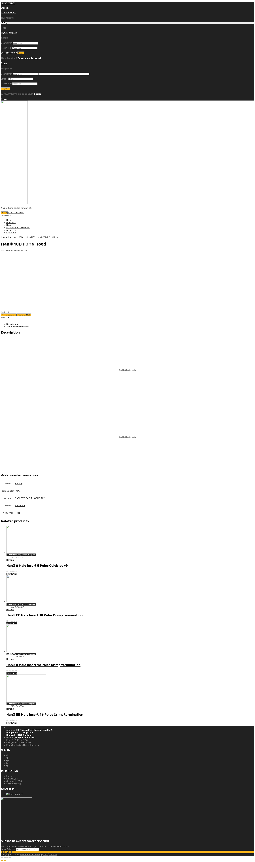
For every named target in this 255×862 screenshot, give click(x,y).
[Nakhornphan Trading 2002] (14, 203)
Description (12, 324)
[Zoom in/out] (10, 857)
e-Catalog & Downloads (18, 227)
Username (6, 43)
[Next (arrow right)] (5, 860)
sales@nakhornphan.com (26, 745)
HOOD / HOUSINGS (26, 237)
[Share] (5, 857)
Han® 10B (20, 505)
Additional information (17, 326)
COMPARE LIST (8, 12)
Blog (8, 225)
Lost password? (9, 53)
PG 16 (18, 491)
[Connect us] (7, 755)
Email (4, 79)
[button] (6, 215)
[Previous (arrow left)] (2, 860)
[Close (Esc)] (2, 857)
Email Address (8, 849)
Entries (12, 778)
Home (9, 220)
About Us (11, 230)
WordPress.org (13, 783)
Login (37, 94)
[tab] (130, 324)
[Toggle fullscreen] (7, 857)
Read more (11, 574)
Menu (4, 213)
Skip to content (16, 212)
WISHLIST (5, 8)
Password (6, 48)
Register (13, 32)
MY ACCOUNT (8, 3)
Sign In (4, 32)
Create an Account (29, 58)
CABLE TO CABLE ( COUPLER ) (30, 498)
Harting (12, 237)
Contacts (11, 232)
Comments (14, 781)
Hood (17, 513)
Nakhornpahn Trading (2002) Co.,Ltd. (38, 854)
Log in (9, 776)
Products (11, 222)
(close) (4, 63)
